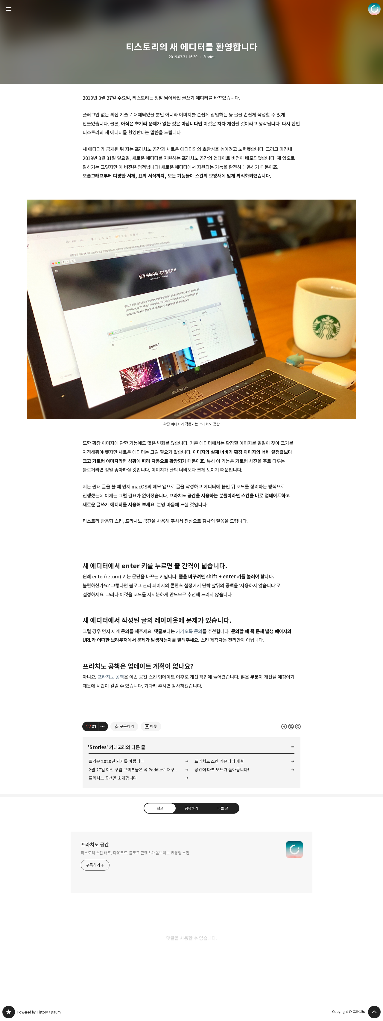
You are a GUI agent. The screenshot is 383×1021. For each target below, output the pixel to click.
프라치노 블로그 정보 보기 (374, 9)
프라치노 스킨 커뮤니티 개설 (219, 761)
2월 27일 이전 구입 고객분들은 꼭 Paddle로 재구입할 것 (138, 770)
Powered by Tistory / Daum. (39, 1012)
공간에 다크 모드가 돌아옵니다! (221, 770)
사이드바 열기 (8, 9)
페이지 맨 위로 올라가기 (374, 1012)
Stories (208, 57)
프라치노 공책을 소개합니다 (113, 778)
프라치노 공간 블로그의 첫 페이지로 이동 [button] (191, 9)
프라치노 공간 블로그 (8, 1012)
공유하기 (191, 808)
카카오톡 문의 (189, 631)
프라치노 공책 (111, 677)
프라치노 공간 (95, 844)
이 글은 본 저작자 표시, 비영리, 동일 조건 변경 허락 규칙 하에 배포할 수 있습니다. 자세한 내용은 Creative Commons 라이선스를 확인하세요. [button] (291, 726)
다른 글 (223, 808)
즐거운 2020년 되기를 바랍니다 (116, 761)
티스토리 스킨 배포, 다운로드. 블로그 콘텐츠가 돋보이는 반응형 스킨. (135, 853)
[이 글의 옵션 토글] (103, 726)
